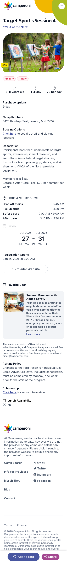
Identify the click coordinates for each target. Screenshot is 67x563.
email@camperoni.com (15, 356)
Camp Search (13, 462)
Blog (7, 489)
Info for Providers (16, 471)
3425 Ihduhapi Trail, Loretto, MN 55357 (28, 121)
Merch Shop (12, 480)
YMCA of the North (16, 27)
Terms (8, 525)
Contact (9, 498)
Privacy (22, 525)
